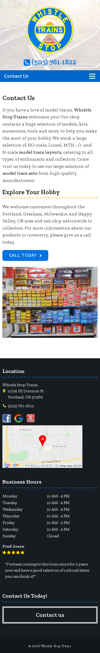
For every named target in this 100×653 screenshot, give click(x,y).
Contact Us (16, 76)
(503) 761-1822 (53, 62)
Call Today (23, 255)
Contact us (50, 614)
